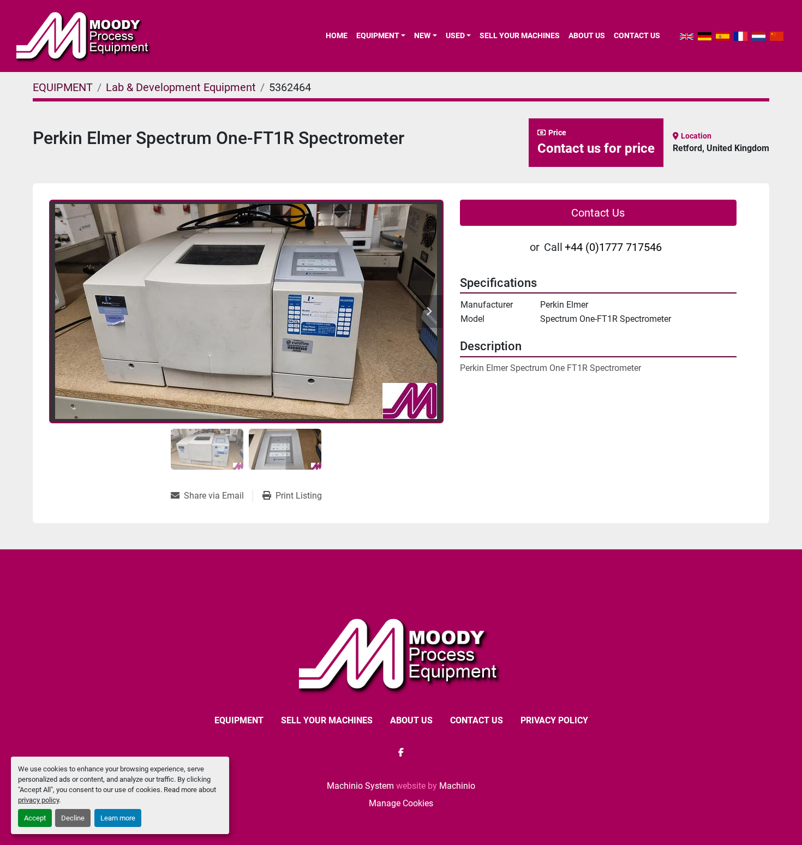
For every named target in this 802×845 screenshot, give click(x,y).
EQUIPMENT (377, 35)
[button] (380, 35)
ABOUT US (586, 35)
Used (455, 35)
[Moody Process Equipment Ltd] (401, 654)
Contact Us (598, 212)
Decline (73, 818)
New (422, 35)
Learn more (117, 818)
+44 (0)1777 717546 (613, 247)
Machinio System (360, 786)
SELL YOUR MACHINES (520, 35)
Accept (35, 818)
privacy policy (38, 800)
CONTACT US (637, 35)
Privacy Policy (554, 720)
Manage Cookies (401, 803)
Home (337, 35)
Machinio (457, 786)
